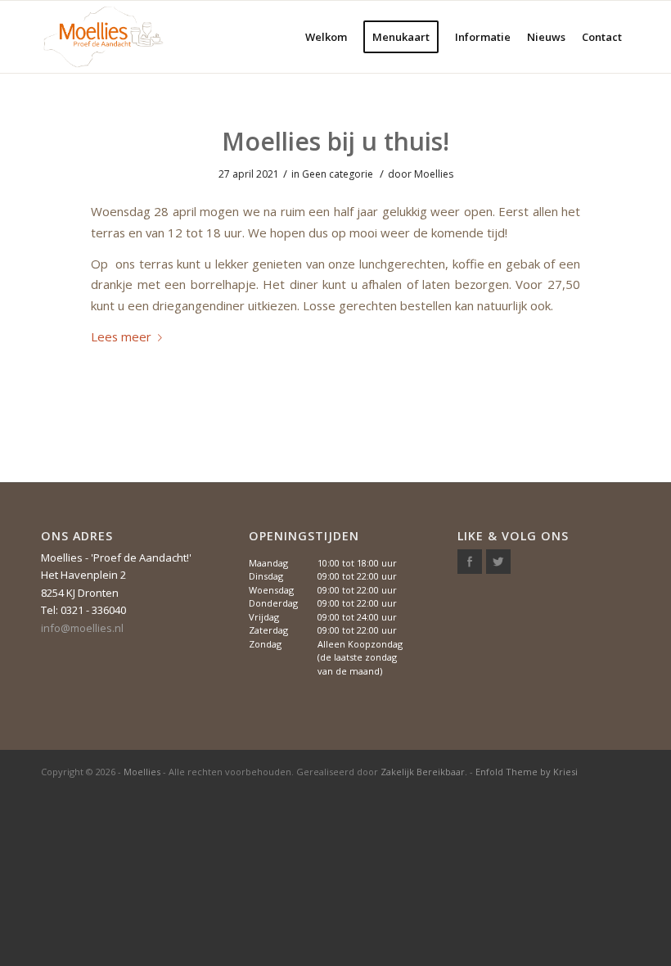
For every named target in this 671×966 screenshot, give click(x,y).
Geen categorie (337, 174)
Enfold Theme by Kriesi (526, 771)
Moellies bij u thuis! (335, 141)
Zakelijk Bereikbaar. (424, 771)
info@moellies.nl (82, 628)
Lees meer (121, 336)
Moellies (433, 174)
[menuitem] (326, 37)
